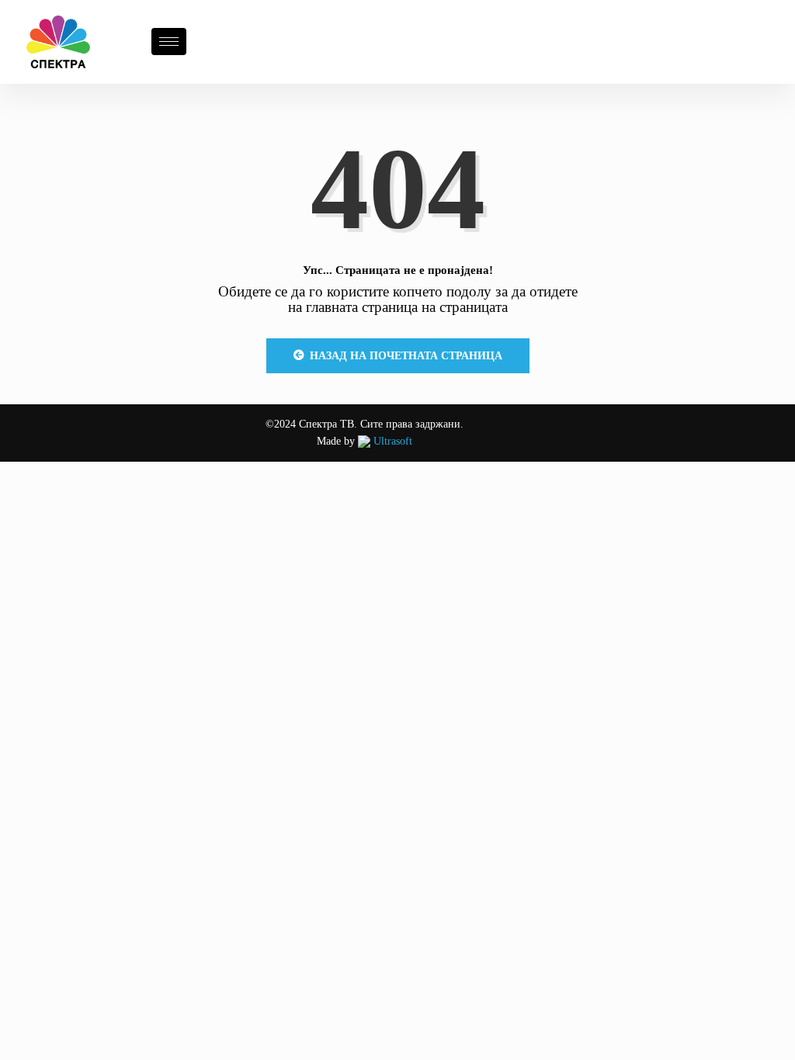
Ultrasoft (391, 441)
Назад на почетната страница (406, 356)
